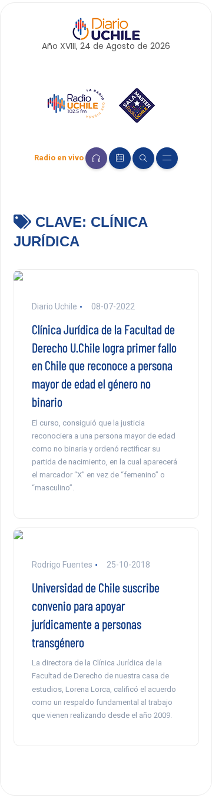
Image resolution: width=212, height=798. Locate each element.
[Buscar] (143, 158)
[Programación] (120, 158)
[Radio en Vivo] (96, 158)
